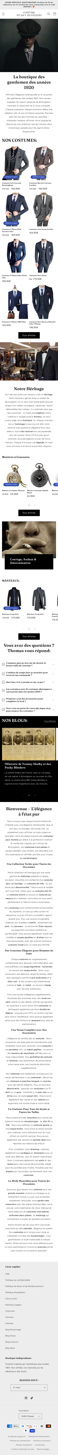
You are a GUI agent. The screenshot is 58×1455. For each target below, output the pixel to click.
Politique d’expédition (24, 1445)
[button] (3, 14)
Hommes (9, 1317)
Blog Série (10, 1348)
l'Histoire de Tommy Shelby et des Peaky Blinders (28, 765)
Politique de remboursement (39, 1436)
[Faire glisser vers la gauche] (23, 505)
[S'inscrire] (44, 1387)
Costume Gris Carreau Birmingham (11, 184)
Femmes (9, 1323)
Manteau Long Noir (10, 614)
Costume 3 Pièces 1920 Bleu (14, 322)
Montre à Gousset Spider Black (37, 491)
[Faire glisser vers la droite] (35, 505)
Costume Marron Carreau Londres (40, 184)
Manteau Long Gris (35, 614)
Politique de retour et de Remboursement (24, 1286)
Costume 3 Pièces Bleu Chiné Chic (14, 276)
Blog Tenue (10, 1336)
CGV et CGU (11, 1299)
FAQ (7, 1274)
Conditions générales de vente (22, 1449)
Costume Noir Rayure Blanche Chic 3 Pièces (42, 323)
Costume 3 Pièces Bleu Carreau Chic (11, 230)
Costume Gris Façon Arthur (41, 229)
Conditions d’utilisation (42, 1441)
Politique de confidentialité (17, 1280)
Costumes (10, 1311)
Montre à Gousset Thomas (13, 490)
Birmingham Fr (20, 1436)
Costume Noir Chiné (38, 275)
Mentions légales (43, 1449)
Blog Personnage (13, 1329)
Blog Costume (11, 1342)
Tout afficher (29, 335)
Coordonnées (40, 1445)
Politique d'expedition (15, 1292)
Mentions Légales (13, 1305)
